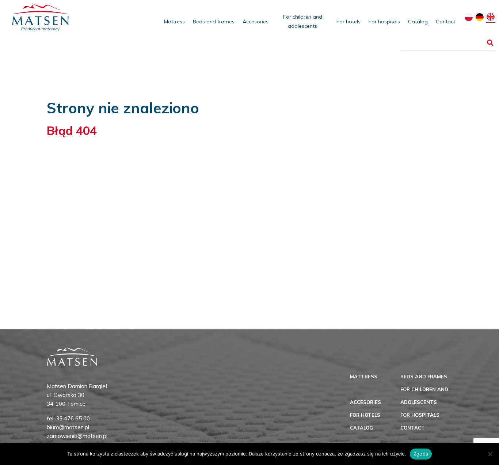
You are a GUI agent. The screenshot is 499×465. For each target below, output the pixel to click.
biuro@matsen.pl (68, 427)
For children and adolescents (302, 21)
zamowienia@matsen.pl (77, 435)
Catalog (418, 21)
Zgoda (421, 454)
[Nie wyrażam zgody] (490, 454)
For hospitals (384, 21)
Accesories (255, 21)
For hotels (348, 21)
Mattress (174, 21)
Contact (445, 21)
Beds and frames (214, 21)
